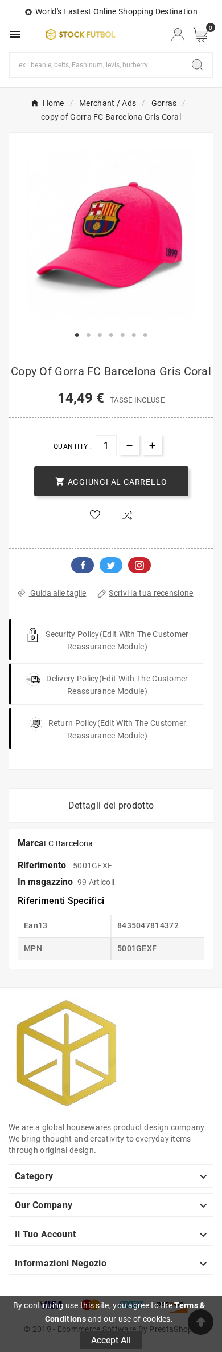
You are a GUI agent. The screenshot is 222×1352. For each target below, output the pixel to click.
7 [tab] (145, 335)
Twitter (111, 565)
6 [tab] (133, 335)
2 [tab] (88, 335)
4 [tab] (111, 335)
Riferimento (43, 865)
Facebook (82, 565)
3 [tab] (99, 335)
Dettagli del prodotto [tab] (111, 805)
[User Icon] (177, 34)
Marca (31, 843)
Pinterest (139, 565)
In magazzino (45, 881)
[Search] (197, 65)
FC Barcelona (68, 843)
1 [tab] (77, 335)
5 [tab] (122, 335)
